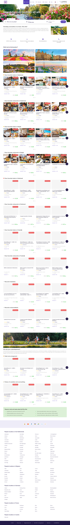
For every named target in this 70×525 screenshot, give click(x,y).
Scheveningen (37, 462)
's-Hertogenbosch (53, 434)
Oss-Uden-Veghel (38, 453)
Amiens (6, 505)
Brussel (6, 476)
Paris (36, 509)
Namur (36, 478)
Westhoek (52, 481)
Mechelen (36, 474)
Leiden (36, 439)
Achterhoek (7, 434)
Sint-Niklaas (52, 472)
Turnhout (51, 474)
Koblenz (36, 488)
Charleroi (6, 480)
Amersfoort (7, 439)
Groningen (21, 456)
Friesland (21, 451)
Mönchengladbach (53, 488)
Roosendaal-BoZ (38, 458)
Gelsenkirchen (22, 495)
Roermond (37, 456)
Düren (21, 489)
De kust (6, 481)
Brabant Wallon (7, 472)
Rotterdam (37, 460)
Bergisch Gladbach (8, 491)
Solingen (6, 499)
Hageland (21, 472)
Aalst (5, 468)
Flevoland (21, 449)
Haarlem (21, 458)
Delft (5, 458)
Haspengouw (22, 474)
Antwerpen (6, 470)
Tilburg (51, 437)
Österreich (6, 517)
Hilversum (37, 434)
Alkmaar (6, 436)
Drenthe (21, 441)
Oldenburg (52, 491)
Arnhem (6, 445)
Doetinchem (22, 437)
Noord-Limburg (37, 449)
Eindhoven (21, 445)
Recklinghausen (53, 495)
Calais (6, 509)
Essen (21, 493)
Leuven (36, 468)
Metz (36, 505)
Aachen (6, 488)
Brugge (6, 474)
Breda (6, 453)
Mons (36, 476)
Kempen (21, 478)
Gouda (21, 453)
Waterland (52, 453)
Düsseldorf (22, 491)
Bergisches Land (7, 489)
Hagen (21, 497)
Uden (51, 441)
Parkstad (36, 455)
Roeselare (52, 470)
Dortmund (6, 497)
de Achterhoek (7, 455)
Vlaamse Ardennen (53, 476)
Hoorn (36, 436)
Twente (51, 439)
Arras (5, 507)
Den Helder (22, 434)
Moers (36, 495)
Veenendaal (52, 447)
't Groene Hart (22, 455)
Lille (20, 511)
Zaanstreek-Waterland (54, 456)
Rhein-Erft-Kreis (53, 497)
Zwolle (51, 462)
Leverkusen (37, 493)
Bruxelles (6, 478)
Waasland (52, 478)
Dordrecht (21, 439)
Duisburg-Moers (22, 488)
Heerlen (21, 460)
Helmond (21, 462)
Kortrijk (21, 480)
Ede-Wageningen (23, 443)
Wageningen (52, 451)
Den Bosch (6, 460)
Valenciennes (52, 509)
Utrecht (51, 443)
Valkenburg (52, 445)
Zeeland (51, 458)
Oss (35, 451)
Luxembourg (37, 472)
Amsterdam (7, 441)
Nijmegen (36, 445)
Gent (20, 470)
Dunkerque (22, 505)
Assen (6, 447)
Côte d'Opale (7, 511)
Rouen (51, 505)
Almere (6, 437)
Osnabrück (52, 493)
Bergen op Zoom (7, 449)
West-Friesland (53, 455)
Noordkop (36, 447)
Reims (36, 511)
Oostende (36, 481)
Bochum (6, 493)
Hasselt (21, 476)
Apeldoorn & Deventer (8, 443)
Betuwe (6, 451)
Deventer (21, 436)
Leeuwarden (37, 437)
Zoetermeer (52, 460)
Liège (36, 470)
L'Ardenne (21, 481)
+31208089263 (56, 522)
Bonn (5, 495)
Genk (21, 468)
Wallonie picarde (53, 480)
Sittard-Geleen (52, 436)
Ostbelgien (52, 468)
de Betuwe (6, 456)
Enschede (21, 447)
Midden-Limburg (38, 443)
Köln (36, 491)
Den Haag (6, 462)
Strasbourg (52, 507)
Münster (51, 489)
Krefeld (36, 489)
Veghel (51, 449)
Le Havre (21, 509)
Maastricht (37, 441)
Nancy (36, 507)
